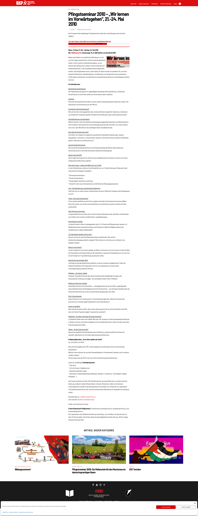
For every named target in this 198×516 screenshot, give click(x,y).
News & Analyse (144, 4)
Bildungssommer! (23, 469)
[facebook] (93, 484)
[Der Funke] (26, 5)
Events (72, 29)
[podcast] (104, 484)
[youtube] (97, 484)
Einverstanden (165, 507)
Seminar (88, 29)
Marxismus (154, 4)
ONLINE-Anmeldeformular (85, 399)
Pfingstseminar (81, 29)
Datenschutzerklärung (13, 512)
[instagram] (100, 484)
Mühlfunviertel (76, 53)
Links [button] (175, 4)
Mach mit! (133, 4)
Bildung (23, 466)
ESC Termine (135, 469)
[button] (195, 503)
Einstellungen (186, 507)
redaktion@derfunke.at (87, 397)
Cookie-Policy (5, 512)
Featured (79, 466)
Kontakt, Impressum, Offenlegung (26, 512)
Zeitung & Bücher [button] (165, 4)
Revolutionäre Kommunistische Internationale (99, 496)
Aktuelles (17, 466)
